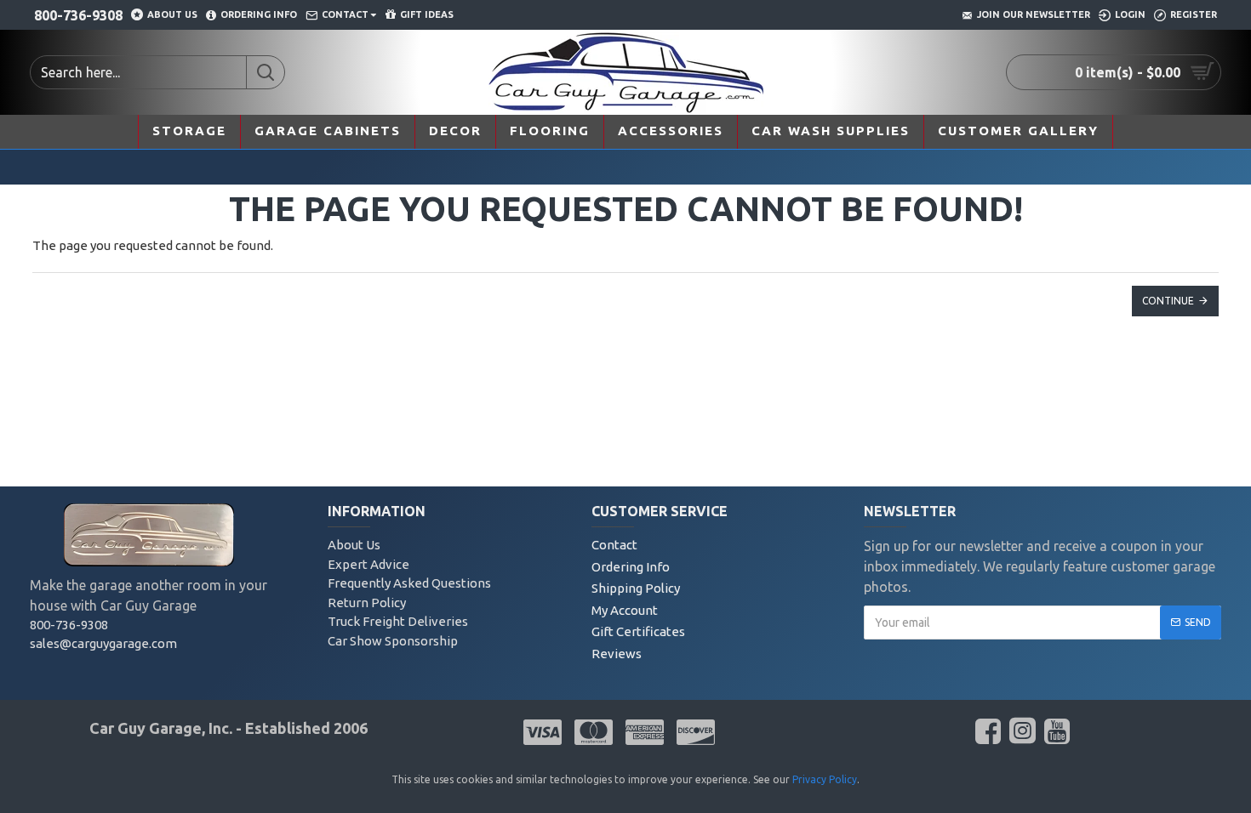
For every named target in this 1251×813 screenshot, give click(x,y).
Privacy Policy (824, 779)
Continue (1168, 300)
